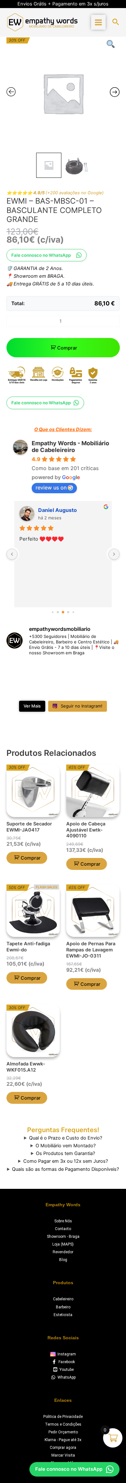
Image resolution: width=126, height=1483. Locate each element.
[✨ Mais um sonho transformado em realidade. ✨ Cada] (19, 688)
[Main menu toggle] (98, 22)
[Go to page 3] (68, 612)
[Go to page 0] (52, 612)
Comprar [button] (31, 858)
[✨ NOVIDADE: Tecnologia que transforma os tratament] (77, 670)
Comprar (67, 348)
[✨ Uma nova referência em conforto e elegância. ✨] (48, 688)
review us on (51, 487)
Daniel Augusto (57, 510)
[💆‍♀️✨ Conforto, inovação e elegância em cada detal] (19, 670)
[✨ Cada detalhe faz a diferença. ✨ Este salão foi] (107, 670)
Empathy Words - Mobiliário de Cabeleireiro (70, 446)
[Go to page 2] (63, 612)
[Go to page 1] (58, 612)
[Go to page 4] (73, 612)
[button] (116, 22)
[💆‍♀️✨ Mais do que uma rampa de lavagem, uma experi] (48, 670)
